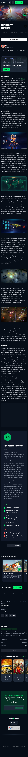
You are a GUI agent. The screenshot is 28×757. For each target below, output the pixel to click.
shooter (23, 78)
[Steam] (26, 646)
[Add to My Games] (25, 26)
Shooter (6, 677)
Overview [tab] (4, 32)
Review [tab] (11, 32)
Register (23, 746)
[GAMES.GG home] (5, 2)
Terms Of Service (15, 746)
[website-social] (2, 615)
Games (3, 18)
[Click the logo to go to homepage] (14, 718)
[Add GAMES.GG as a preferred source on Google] (14, 728)
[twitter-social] (6, 615)
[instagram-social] (10, 615)
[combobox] (10, 2)
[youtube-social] (14, 615)
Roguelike (19, 677)
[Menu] (2, 2)
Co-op (15, 677)
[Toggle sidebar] (26, 2)
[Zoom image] (14, 140)
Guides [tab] (16, 32)
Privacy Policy (6, 746)
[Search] (13, 2)
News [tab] (21, 32)
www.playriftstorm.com (6, 611)
